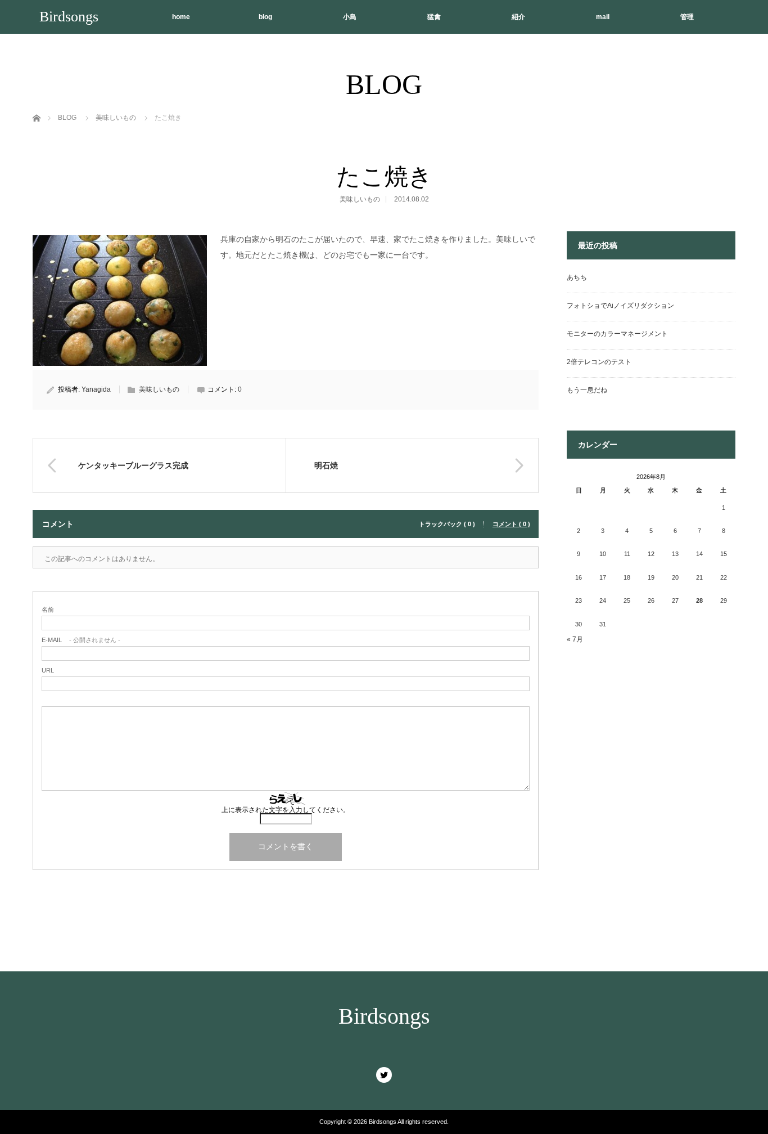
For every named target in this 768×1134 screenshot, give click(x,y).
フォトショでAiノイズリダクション (620, 306)
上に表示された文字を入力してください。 (286, 810)
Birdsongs (68, 16)
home (181, 17)
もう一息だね (587, 390)
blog (265, 17)
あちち (577, 277)
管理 (687, 17)
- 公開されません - (81, 640)
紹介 (518, 17)
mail (602, 17)
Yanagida (96, 389)
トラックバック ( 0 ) (447, 524)
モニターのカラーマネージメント (617, 334)
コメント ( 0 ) (511, 524)
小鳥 (349, 17)
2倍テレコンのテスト (599, 362)
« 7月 (575, 639)
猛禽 (434, 17)
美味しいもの (360, 199)
